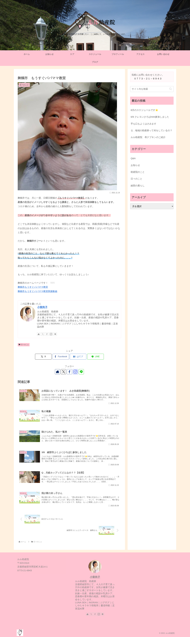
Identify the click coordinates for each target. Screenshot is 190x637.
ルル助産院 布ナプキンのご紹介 (148, 137)
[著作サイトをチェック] (38, 334)
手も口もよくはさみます (143, 123)
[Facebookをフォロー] (47, 334)
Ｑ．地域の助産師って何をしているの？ (151, 130)
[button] (170, 88)
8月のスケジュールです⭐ (144, 110)
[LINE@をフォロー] (55, 334)
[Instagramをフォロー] (51, 334)
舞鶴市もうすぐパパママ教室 (33, 287)
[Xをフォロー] (42, 334)
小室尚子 (42, 307)
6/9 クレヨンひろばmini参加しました (150, 117)
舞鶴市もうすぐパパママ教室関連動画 (37, 291)
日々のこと (25, 345)
